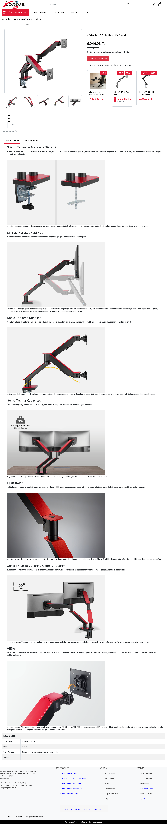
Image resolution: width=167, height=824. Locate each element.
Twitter (78, 809)
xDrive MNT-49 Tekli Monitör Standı (121, 93)
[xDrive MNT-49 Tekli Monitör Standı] (122, 79)
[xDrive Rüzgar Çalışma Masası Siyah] (97, 79)
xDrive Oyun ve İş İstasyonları (71, 788)
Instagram (97, 809)
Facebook (68, 809)
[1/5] (4, 131)
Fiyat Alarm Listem (147, 799)
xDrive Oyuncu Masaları (69, 794)
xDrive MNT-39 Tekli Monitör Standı (146, 93)
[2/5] (6, 131)
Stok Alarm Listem (147, 788)
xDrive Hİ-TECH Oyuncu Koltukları (73, 778)
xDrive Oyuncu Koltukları (69, 773)
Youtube (87, 809)
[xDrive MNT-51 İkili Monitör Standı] (43, 61)
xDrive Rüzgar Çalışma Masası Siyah (97, 93)
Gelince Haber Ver (98, 58)
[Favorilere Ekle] (9, 115)
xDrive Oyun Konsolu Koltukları (72, 783)
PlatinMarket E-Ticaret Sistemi (77, 822)
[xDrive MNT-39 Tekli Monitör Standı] (147, 79)
